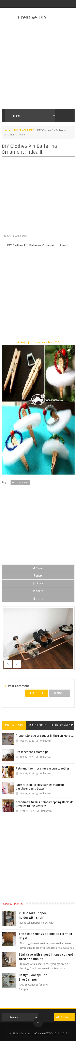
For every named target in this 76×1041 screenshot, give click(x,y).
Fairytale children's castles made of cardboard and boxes (40, 786)
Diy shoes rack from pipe (32, 752)
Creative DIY (32, 17)
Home (7, 130)
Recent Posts (37, 725)
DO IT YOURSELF (24, 130)
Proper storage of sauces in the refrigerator (45, 736)
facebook (36, 693)
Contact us (66, 1017)
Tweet (39, 568)
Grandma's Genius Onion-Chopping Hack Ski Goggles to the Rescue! (45, 804)
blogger (59, 693)
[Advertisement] (38, 65)
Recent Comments (62, 725)
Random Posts (13, 725)
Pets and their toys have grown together (42, 768)
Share (39, 575)
